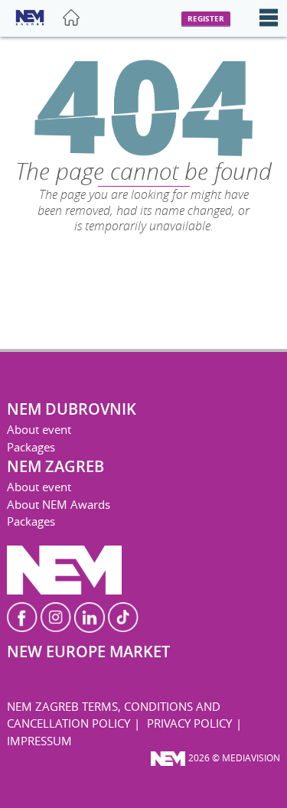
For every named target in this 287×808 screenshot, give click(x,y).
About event (39, 429)
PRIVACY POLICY (189, 723)
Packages (31, 446)
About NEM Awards (58, 504)
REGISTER (206, 18)
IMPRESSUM (39, 740)
